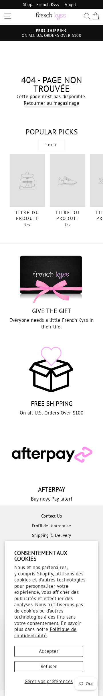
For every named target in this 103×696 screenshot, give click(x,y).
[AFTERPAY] (51, 455)
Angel (70, 4)
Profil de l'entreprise (51, 525)
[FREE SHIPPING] (51, 369)
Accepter (48, 651)
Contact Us (51, 516)
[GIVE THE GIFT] (51, 277)
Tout (51, 145)
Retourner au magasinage (52, 103)
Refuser (49, 666)
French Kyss (47, 4)
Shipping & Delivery (51, 535)
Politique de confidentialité (45, 632)
